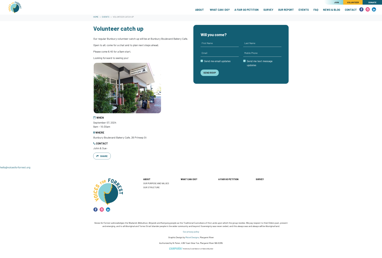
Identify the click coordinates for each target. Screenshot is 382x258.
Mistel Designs (192, 237)
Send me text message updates (259, 63)
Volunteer (353, 2)
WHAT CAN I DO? (189, 179)
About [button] (199, 9)
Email (204, 52)
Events (305, 9)
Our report (286, 9)
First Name (207, 43)
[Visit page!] (361, 9)
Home (95, 17)
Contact (351, 9)
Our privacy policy (191, 231)
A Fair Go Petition (246, 9)
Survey (268, 9)
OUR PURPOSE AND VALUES (156, 183)
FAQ (316, 9)
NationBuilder (207, 249)
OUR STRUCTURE (151, 187)
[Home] (14, 7)
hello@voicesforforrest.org (15, 167)
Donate (372, 2)
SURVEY (260, 179)
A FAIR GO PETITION (228, 179)
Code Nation (195, 249)
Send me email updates (217, 61)
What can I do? (220, 9)
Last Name (249, 43)
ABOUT (146, 179)
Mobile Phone (251, 52)
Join (336, 2)
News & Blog (331, 9)
